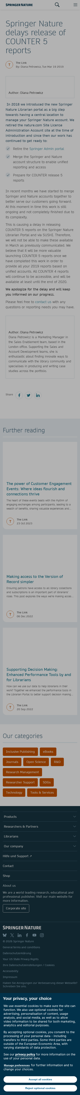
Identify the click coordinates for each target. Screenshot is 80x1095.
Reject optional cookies (40, 1088)
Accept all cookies (40, 1079)
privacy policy (25, 1054)
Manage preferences (17, 1065)
